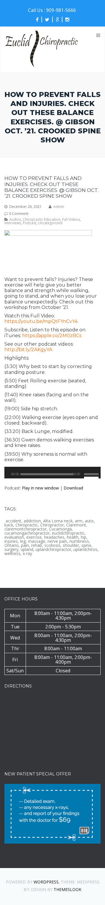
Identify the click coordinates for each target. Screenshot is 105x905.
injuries (11, 541)
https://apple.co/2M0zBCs (51, 335)
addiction (32, 521)
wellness (12, 554)
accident (13, 521)
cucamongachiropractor (27, 533)
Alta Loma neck (58, 521)
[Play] (11, 477)
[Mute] (84, 477)
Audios (15, 219)
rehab (36, 545)
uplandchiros (85, 549)
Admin (58, 206)
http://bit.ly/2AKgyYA (28, 349)
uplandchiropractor (53, 549)
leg (23, 541)
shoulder (71, 545)
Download (73, 488)
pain (25, 545)
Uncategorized (50, 223)
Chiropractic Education (41, 219)
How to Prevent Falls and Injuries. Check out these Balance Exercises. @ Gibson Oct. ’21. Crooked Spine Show (51, 187)
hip (83, 537)
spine (86, 545)
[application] (52, 472)
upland (27, 549)
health (72, 537)
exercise (34, 537)
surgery (11, 549)
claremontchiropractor (25, 529)
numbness (79, 541)
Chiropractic (26, 525)
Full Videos (71, 219)
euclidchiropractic (68, 533)
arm (79, 521)
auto (89, 521)
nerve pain (57, 541)
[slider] (91, 473)
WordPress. (47, 882)
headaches (54, 537)
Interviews (12, 223)
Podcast (29, 223)
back (8, 525)
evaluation (14, 537)
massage (36, 541)
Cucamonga (60, 529)
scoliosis (52, 545)
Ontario (11, 545)
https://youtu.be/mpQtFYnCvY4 (41, 321)
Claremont (76, 525)
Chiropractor (52, 525)
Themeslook (67, 889)
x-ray (27, 554)
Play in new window (40, 488)
